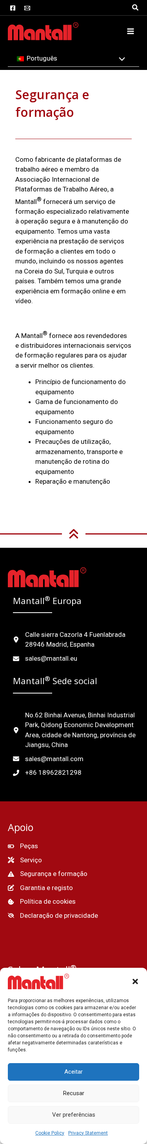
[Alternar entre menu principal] (130, 31)
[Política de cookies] (42, 902)
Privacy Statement (88, 1133)
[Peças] (23, 846)
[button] (135, 981)
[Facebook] (13, 8)
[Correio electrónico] (27, 8)
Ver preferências (73, 1114)
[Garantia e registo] (40, 888)
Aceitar (73, 1071)
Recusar (73, 1093)
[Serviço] (25, 860)
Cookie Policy (49, 1133)
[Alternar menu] (120, 60)
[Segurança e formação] (47, 874)
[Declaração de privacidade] (53, 916)
